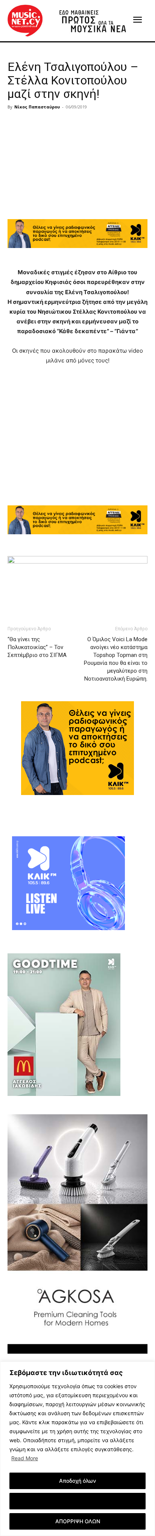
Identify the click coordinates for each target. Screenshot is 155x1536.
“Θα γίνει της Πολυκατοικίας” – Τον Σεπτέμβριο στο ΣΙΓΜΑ (37, 647)
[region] (77, 1449)
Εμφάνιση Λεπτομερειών (77, 1501)
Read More (24, 1458)
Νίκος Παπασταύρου (37, 107)
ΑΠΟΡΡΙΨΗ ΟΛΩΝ (77, 1521)
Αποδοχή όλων (77, 1480)
